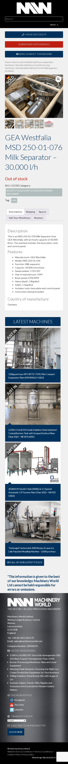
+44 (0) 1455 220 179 (23, 637)
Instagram (19, 699)
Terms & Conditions (43, 751)
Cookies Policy (13, 754)
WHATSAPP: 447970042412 (35, 44)
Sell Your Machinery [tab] (19, 217)
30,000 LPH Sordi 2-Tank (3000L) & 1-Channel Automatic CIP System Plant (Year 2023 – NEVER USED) (32, 492)
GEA (14, 200)
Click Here (15, 732)
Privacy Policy (28, 754)
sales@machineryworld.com (28, 641)
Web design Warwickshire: (43, 757)
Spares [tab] (42, 211)
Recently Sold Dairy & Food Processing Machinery (29, 192)
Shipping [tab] (30, 211)
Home (8, 62)
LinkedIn (18, 709)
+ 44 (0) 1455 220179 (35, 34)
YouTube (19, 704)
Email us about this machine (35, 54)
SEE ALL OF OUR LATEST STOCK (24, 562)
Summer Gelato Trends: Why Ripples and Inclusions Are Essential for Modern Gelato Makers (32, 686)
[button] (58, 79)
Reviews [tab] (38, 217)
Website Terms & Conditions (20, 751)
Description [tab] (15, 211)
